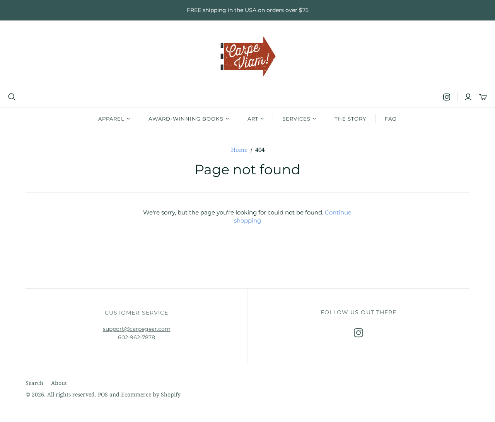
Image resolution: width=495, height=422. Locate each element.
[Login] (468, 97)
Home (239, 149)
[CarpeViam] (248, 56)
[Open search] (12, 97)
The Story (350, 119)
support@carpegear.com (137, 328)
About (59, 382)
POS (103, 394)
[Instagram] (446, 97)
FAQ (391, 119)
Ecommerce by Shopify (151, 394)
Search (34, 382)
